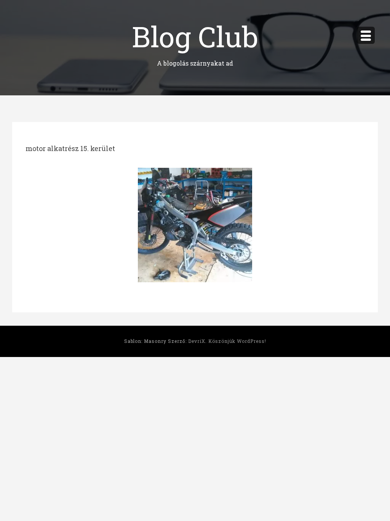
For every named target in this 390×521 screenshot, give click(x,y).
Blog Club (195, 36)
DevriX (196, 341)
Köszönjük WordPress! (237, 341)
